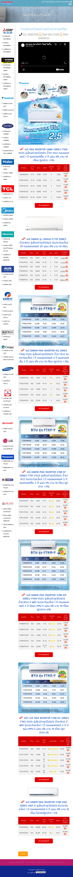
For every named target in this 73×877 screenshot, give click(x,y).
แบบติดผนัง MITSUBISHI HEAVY (7, 68)
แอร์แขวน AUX (7, 281)
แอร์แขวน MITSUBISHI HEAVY (7, 77)
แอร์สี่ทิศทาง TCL (8, 201)
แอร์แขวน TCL (7, 198)
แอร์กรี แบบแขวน (8, 311)
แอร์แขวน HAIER (8, 173)
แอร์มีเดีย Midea (8, 215)
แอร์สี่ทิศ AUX (7, 284)
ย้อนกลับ (23, 854)
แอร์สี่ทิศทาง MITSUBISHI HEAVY (7, 86)
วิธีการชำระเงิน (53, 862)
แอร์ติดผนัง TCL (8, 194)
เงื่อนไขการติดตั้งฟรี (42, 862)
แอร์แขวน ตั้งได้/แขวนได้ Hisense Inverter (8, 248)
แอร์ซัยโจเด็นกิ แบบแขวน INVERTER (7, 534)
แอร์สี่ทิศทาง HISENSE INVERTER (7, 257)
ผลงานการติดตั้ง (30, 862)
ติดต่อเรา (61, 862)
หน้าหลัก (11, 862)
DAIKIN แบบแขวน (8, 110)
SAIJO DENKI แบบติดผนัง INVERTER (7, 518)
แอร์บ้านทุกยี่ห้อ (20, 862)
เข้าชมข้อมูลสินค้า (43, 205)
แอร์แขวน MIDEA (8, 219)
